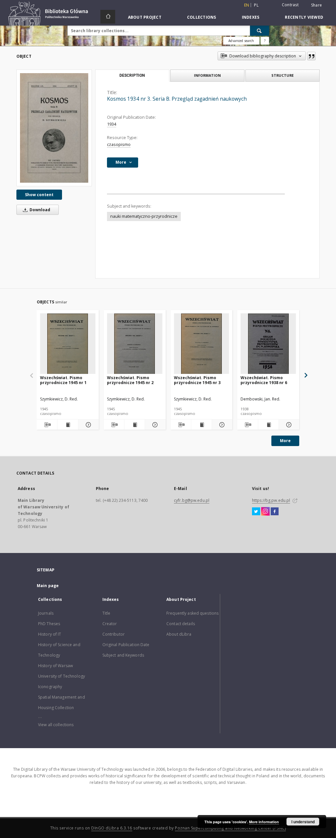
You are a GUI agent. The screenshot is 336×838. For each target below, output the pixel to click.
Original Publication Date (126, 644)
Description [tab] (132, 75)
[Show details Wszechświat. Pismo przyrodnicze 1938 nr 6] (288, 424)
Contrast (290, 5)
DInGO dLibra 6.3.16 (111, 828)
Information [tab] (207, 75)
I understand (303, 822)
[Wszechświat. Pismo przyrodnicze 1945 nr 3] (201, 344)
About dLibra (178, 634)
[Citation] (311, 56)
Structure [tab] (282, 75)
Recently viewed (304, 17)
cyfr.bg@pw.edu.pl (191, 500)
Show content (39, 194)
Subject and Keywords (123, 655)
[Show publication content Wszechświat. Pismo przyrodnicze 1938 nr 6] (268, 424)
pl (256, 5)
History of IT (49, 634)
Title (106, 613)
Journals (45, 613)
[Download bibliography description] (47, 424)
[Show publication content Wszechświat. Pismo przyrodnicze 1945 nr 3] (201, 424)
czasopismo (119, 144)
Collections (201, 17)
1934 (111, 124)
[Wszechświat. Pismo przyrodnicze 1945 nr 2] (134, 344)
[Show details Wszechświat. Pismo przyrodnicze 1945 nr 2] (154, 424)
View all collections (56, 724)
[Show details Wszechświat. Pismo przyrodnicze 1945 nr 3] (221, 424)
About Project (144, 17)
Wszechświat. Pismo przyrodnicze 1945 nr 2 (130, 380)
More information (264, 821)
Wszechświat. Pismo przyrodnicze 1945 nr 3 (197, 380)
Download (39, 210)
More (285, 440)
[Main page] (107, 17)
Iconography (50, 686)
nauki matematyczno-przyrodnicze (144, 216)
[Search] (259, 30)
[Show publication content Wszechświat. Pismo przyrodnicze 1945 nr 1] (67, 424)
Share (316, 5)
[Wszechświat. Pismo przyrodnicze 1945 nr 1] (67, 344)
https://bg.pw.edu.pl (271, 500)
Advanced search (241, 40)
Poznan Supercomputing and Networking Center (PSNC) (230, 828)
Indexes (251, 17)
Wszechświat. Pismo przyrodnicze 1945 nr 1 (63, 380)
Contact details (180, 623)
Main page (48, 585)
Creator (109, 623)
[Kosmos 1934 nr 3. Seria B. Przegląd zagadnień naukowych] (54, 127)
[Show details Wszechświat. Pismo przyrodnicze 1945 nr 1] (87, 424)
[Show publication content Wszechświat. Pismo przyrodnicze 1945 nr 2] (134, 424)
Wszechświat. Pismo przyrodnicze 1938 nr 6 (264, 380)
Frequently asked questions (192, 613)
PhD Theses (49, 623)
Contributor (113, 634)
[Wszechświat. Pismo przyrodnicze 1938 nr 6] (268, 344)
